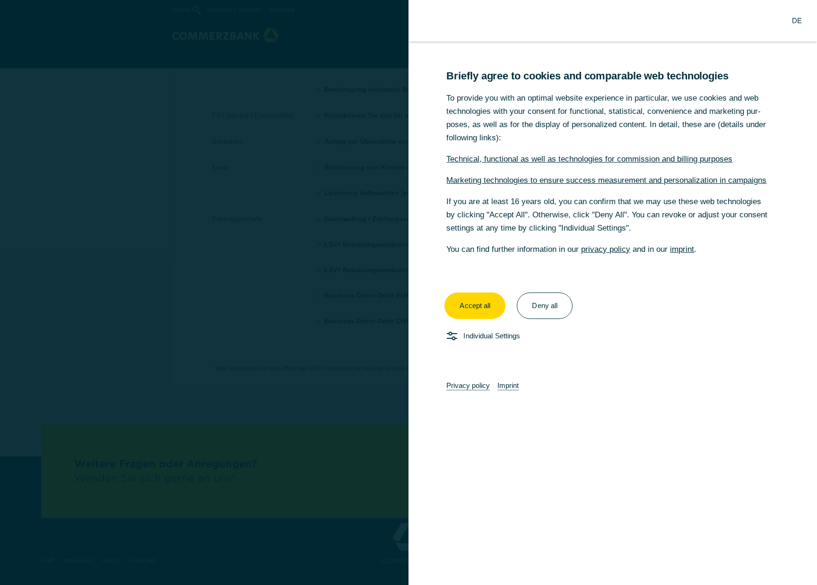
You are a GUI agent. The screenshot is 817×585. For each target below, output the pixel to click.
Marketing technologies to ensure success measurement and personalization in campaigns (606, 180)
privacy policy (605, 249)
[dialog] (408, 292)
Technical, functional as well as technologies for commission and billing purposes (589, 159)
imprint (682, 249)
